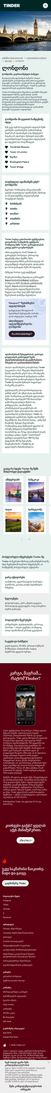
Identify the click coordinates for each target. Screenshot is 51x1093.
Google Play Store (10, 1037)
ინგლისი (8, 61)
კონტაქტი (7, 1008)
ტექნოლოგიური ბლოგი (14, 980)
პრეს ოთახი (8, 1004)
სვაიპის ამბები (9, 1000)
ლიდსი (13, 208)
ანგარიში (10, 258)
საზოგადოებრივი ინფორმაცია (17, 960)
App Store (7, 1032)
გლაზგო (14, 213)
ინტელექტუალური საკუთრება (16, 945)
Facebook (7, 917)
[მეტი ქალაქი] (29, 539)
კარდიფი (15, 223)
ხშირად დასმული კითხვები (15, 992)
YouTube (6, 909)
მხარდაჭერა (8, 1017)
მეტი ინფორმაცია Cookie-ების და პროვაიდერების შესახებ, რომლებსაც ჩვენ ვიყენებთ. (24, 1077)
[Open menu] (45, 5)
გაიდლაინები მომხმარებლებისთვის (19, 949)
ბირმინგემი (16, 203)
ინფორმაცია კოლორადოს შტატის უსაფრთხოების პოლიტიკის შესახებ (19, 955)
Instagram (7, 900)
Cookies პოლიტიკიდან (13, 941)
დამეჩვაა (31, 272)
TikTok (5, 904)
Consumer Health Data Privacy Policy (18, 933)
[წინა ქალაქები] (22, 539)
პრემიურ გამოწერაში (31, 283)
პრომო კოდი (9, 1013)
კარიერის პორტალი (12, 976)
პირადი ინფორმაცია (12, 928)
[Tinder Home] (11, 5)
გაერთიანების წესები (28, 362)
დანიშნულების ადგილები (12, 58)
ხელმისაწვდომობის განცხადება (17, 965)
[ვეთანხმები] (48, 1062)
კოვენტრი (15, 218)
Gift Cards (7, 1021)
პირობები (7, 937)
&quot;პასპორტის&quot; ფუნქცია (21, 280)
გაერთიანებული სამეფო (36, 58)
